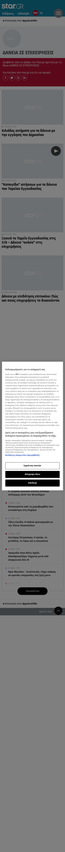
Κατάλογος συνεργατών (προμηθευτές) (22, 455)
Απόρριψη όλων (32, 474)
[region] (33, 426)
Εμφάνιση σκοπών (32, 465)
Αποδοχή (32, 483)
